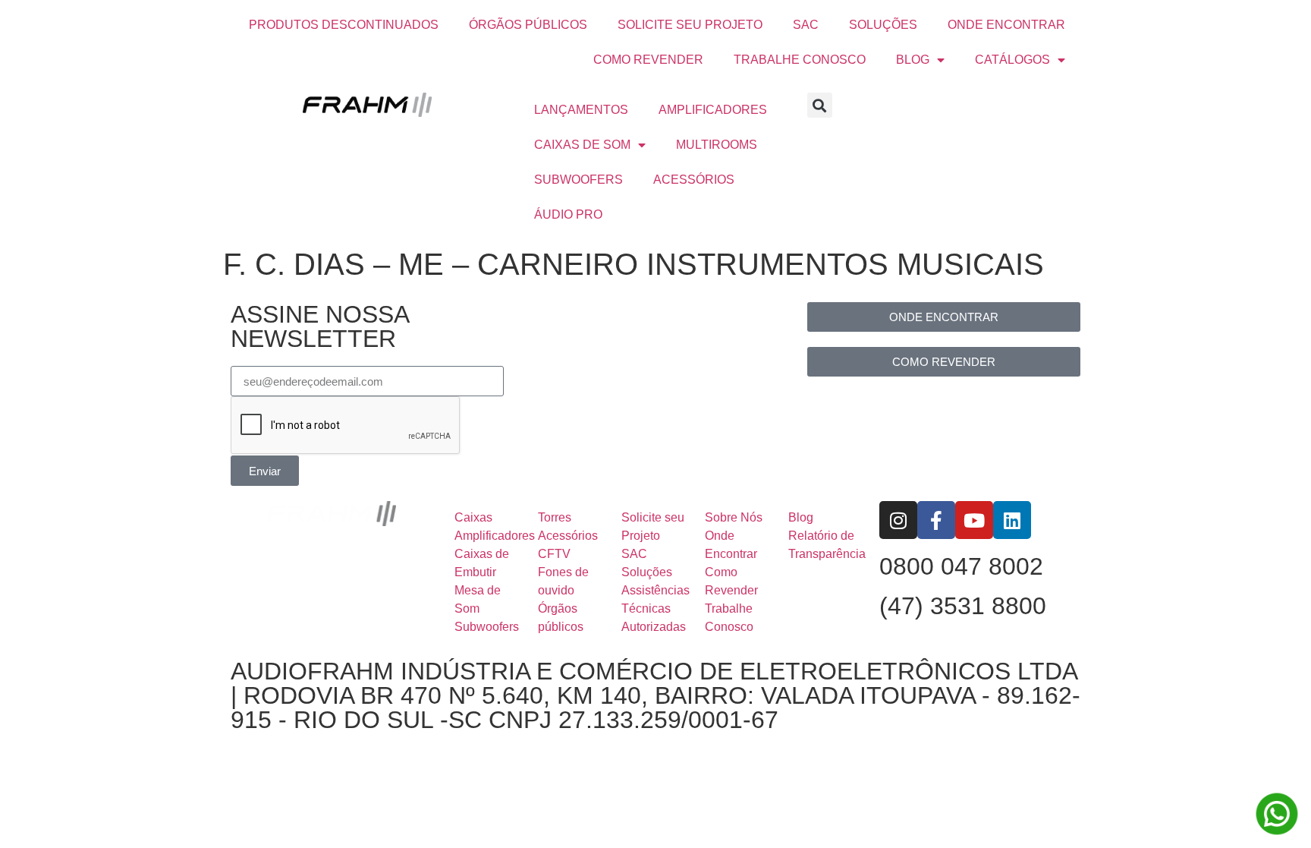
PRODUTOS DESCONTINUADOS (344, 24)
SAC (806, 24)
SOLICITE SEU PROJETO (690, 24)
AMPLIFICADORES (713, 109)
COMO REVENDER (648, 59)
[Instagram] (898, 520)
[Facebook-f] (936, 520)
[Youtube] (974, 520)
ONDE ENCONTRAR (1006, 24)
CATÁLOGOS (1012, 59)
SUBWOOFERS (578, 179)
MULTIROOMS (716, 144)
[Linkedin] (1012, 520)
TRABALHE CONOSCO (800, 59)
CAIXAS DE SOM (582, 144)
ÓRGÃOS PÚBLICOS (528, 24)
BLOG (912, 59)
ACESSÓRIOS (693, 179)
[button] (819, 105)
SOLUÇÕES (883, 24)
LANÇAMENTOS (581, 109)
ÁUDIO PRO (568, 214)
